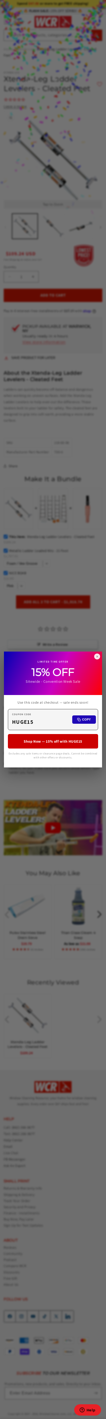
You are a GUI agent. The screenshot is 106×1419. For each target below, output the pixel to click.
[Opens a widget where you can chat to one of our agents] (87, 1410)
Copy (86, 719)
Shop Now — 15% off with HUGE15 (53, 741)
